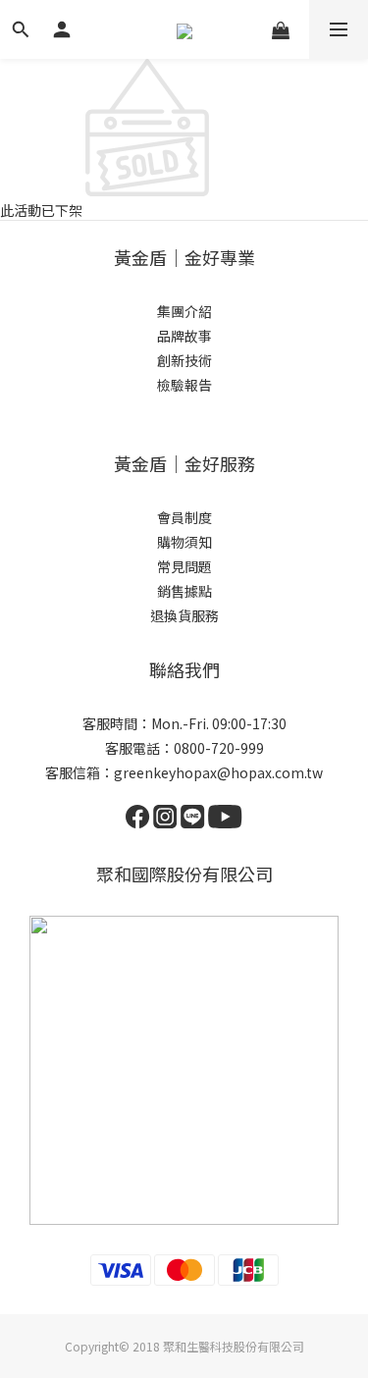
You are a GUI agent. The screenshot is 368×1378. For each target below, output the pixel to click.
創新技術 (184, 360)
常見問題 (184, 566)
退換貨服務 (184, 615)
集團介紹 (184, 311)
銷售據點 (184, 591)
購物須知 (184, 542)
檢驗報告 (184, 385)
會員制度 (184, 517)
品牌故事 (184, 335)
